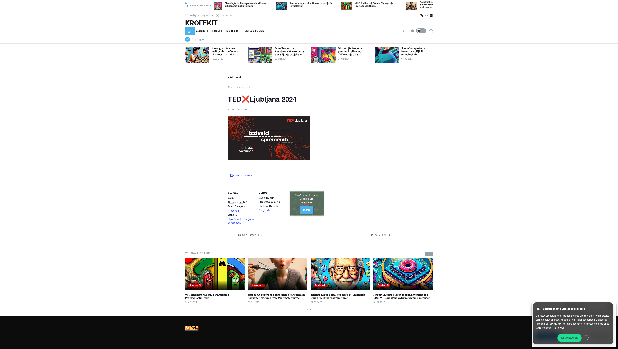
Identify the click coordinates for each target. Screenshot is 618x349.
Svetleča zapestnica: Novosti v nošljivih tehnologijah (413, 51)
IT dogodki (216, 31)
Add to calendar (244, 175)
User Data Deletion (254, 31)
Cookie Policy (307, 202)
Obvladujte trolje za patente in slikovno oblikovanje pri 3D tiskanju (216, 4)
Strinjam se (569, 337)
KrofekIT (201, 23)
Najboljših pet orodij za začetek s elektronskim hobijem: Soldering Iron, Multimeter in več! (410, 5)
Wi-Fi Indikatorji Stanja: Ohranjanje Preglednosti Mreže (344, 4)
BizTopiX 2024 (378, 235)
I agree (306, 209)
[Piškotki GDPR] (538, 309)
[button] (427, 254)
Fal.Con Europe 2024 (249, 235)
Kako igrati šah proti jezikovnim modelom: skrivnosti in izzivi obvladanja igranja (225, 53)
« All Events (235, 77)
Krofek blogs (231, 31)
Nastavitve (558, 327)
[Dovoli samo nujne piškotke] (586, 337)
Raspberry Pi (201, 31)
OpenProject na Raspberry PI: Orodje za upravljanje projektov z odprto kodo (289, 53)
